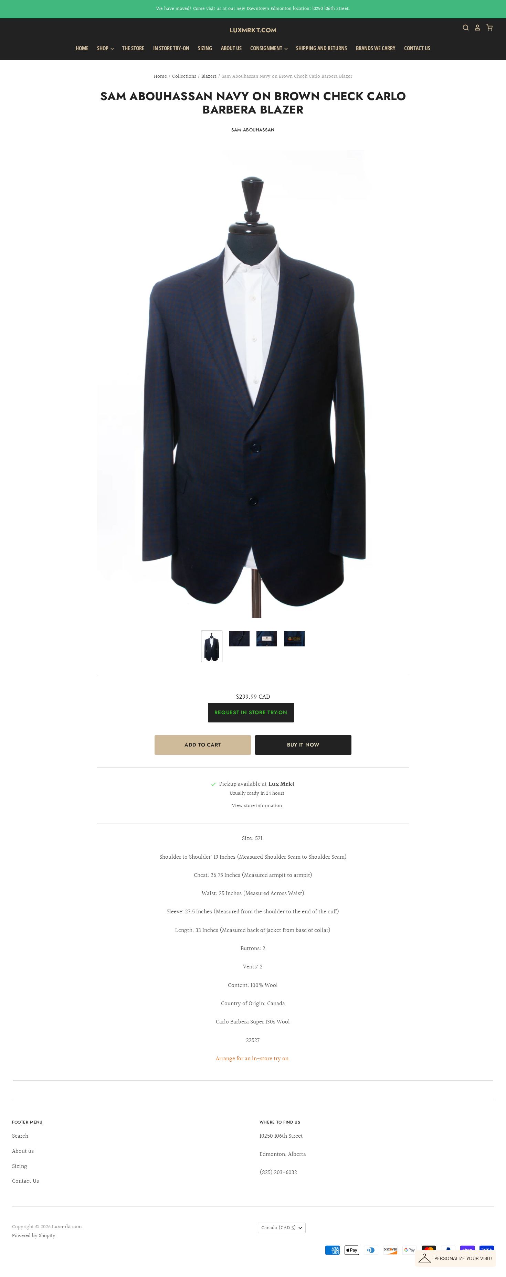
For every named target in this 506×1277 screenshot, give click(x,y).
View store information (257, 806)
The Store (133, 48)
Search (20, 1136)
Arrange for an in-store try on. (253, 1058)
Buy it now (303, 745)
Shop (103, 48)
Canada (278, 1228)
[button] (455, 1258)
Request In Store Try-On (250, 712)
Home (82, 48)
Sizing (205, 48)
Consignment (266, 48)
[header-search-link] (463, 27)
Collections (184, 77)
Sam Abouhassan (253, 130)
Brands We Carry (376, 48)
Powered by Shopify (33, 1236)
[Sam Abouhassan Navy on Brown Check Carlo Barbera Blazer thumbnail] (211, 646)
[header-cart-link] (487, 27)
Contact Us (417, 48)
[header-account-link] (475, 27)
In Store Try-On (171, 48)
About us (231, 48)
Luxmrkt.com (253, 30)
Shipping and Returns (321, 48)
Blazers (209, 77)
